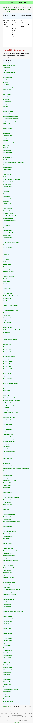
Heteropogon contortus (8, 344)
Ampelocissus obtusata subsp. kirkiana (11, 118)
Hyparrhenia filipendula (8, 364)
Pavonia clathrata (7, 502)
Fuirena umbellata (7, 325)
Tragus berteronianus (7, 655)
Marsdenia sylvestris (7, 436)
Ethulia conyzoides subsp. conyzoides (11, 296)
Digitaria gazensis (7, 266)
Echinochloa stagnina (7, 279)
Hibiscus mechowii (7, 349)
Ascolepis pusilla (6, 133)
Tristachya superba (7, 657)
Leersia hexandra (6, 407)
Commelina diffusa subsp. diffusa (10, 215)
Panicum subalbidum (7, 492)
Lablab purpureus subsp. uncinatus (11, 405)
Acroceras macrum (7, 75)
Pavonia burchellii (7, 499)
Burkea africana (6, 155)
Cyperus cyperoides (7, 247)
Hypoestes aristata (7, 373)
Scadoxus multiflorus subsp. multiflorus (11, 589)
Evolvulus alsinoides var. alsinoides (10, 305)
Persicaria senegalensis (8, 516)
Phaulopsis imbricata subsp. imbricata (11, 521)
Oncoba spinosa (6, 470)
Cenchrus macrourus (7, 174)
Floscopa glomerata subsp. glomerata (11, 317)
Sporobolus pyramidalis (8, 618)
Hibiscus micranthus (7, 351)
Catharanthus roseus (7, 167)
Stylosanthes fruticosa (8, 640)
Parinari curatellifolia (7, 495)
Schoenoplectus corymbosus (9, 592)
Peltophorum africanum (8, 507)
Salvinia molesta (6, 587)
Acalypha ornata (6, 70)
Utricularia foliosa (7, 672)
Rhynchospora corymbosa (8, 577)
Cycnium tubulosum (7, 240)
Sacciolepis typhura (7, 584)
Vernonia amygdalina (7, 686)
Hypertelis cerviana (7, 366)
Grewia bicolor (6, 337)
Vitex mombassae (7, 691)
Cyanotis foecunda (7, 235)
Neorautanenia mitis (7, 458)
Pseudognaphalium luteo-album (10, 558)
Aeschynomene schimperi (8, 87)
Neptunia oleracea (7, 461)
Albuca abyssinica (7, 101)
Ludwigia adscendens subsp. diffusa (11, 427)
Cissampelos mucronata (8, 194)
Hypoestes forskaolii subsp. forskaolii (11, 376)
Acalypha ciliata (6, 67)
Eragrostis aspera (7, 283)
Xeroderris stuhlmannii (8, 701)
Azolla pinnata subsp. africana (9, 143)
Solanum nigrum (6, 614)
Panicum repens (6, 490)
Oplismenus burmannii (8, 473)
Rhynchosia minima (7, 575)
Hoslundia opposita (7, 359)
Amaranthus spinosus (8, 111)
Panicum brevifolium (7, 482)
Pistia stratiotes (6, 538)
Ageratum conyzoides (7, 92)
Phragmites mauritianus (8, 529)
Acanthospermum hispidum (9, 72)
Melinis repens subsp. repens (9, 439)
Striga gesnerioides (7, 628)
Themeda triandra (7, 652)
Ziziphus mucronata (7, 703)
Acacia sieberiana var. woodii (9, 65)
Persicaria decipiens (7, 512)
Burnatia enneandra (7, 157)
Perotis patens (6, 509)
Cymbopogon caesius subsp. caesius (11, 242)
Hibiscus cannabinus (7, 347)
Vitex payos (5, 694)
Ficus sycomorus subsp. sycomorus (10, 310)
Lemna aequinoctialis (7, 410)
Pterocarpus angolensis (8, 565)
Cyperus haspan (6, 254)
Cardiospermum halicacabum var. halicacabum (13, 162)
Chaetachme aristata (7, 186)
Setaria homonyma (7, 601)
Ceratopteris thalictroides (8, 181)
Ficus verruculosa (7, 313)
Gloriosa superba (6, 332)
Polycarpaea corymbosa (8, 548)
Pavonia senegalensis (7, 504)
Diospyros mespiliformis (8, 269)
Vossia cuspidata (6, 696)
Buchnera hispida (7, 150)
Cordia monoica (6, 225)
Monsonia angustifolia (8, 453)
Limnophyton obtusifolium (9, 419)
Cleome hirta (6, 201)
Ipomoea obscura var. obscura (9, 388)
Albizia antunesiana (7, 96)
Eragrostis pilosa (6, 291)
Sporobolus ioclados (7, 616)
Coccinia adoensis (7, 203)
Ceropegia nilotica (7, 184)
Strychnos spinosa (7, 635)
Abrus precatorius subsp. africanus (10, 62)
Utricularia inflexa (7, 677)
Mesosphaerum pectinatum (9, 441)
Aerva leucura (6, 82)
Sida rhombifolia (6, 609)
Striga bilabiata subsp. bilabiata (10, 626)
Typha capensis (6, 660)
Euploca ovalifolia (7, 303)
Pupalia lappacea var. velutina (9, 567)
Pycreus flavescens (7, 570)
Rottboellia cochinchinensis (9, 582)
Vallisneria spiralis (7, 684)
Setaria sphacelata (7, 604)
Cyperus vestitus (6, 259)
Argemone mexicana (7, 128)
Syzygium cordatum (7, 643)
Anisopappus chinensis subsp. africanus (11, 121)
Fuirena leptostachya (7, 322)
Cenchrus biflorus (7, 169)
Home (4, 7)
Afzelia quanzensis (7, 89)
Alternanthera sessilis (7, 109)
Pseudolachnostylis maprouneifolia (10, 560)
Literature (10, 7)
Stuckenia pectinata (7, 638)
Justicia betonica (6, 395)
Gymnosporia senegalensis (8, 342)
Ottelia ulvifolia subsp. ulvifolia (9, 480)
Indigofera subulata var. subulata (10, 383)
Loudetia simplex (6, 422)
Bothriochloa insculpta (8, 147)
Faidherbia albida (7, 308)
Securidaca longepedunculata (9, 594)
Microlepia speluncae (7, 444)
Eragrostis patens (7, 288)
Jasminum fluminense (8, 393)
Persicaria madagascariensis (9, 514)
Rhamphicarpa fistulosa (8, 572)
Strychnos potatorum (7, 633)
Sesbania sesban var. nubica (9, 599)
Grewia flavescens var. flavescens (10, 339)
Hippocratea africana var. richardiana (11, 354)
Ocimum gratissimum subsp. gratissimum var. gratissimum (16, 468)
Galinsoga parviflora (7, 327)
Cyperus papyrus (7, 257)
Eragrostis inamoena (7, 286)
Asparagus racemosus (8, 138)
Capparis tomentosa (7, 160)
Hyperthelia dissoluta (7, 368)
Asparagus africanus (7, 135)
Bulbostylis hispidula (7, 152)
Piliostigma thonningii (7, 536)
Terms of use (16, 722)
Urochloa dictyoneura (7, 665)
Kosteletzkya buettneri (8, 402)
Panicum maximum (7, 487)
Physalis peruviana (7, 533)
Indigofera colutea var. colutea (9, 381)
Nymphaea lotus (6, 463)
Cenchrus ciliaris (6, 172)
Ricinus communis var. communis (10, 580)
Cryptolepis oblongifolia (8, 232)
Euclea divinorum (7, 298)
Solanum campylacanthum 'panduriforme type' (13, 611)
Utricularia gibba (6, 674)
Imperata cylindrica (7, 378)
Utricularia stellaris (7, 682)
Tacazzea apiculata (7, 645)
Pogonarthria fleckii (7, 546)
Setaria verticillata (7, 606)
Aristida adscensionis (7, 130)
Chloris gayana (6, 191)
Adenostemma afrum (7, 77)
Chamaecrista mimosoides (8, 189)
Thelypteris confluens (7, 650)
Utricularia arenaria (7, 667)
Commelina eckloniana (8, 218)
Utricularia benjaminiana (8, 669)
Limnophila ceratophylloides (9, 417)
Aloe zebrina (5, 106)
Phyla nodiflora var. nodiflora (9, 531)
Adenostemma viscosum (8, 79)
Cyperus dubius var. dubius (9, 252)
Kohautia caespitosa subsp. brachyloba (11, 400)
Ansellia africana (6, 123)
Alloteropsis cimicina (7, 104)
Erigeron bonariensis (7, 293)
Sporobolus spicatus (7, 621)
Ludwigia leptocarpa (7, 429)
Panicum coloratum (7, 485)
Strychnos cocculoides (7, 631)
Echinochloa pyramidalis (8, 276)
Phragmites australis (7, 526)
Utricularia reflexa (7, 679)
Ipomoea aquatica (7, 385)
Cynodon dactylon (7, 245)
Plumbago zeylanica (7, 543)
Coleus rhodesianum (7, 208)
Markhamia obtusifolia (8, 434)
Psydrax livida (6, 563)
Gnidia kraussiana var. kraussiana (10, 334)
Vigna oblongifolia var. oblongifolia (10, 689)
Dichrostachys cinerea (7, 264)
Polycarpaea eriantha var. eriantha (10, 550)
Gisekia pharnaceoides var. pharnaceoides (12, 330)
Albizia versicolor (6, 99)
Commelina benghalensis (8, 213)
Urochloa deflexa (6, 662)
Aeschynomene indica (7, 84)
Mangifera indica (6, 431)
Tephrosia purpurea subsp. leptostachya (11, 648)
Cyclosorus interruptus (8, 237)
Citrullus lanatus (6, 196)
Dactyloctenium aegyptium (9, 262)
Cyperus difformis (7, 249)
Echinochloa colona (7, 274)
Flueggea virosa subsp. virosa (9, 320)
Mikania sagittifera (7, 446)
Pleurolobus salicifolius (8, 541)
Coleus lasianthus (7, 206)
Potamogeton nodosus (8, 553)
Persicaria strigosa (7, 519)
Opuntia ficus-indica (7, 475)
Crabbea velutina (6, 228)
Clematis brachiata (7, 198)
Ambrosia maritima (7, 113)
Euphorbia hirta (6, 300)
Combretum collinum (7, 211)
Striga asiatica (6, 623)
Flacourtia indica (6, 315)
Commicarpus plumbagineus (9, 220)
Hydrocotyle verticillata (8, 361)
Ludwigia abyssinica (7, 424)
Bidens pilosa (6, 145)
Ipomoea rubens (6, 390)
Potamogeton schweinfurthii (9, 555)
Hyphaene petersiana (7, 371)
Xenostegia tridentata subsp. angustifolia (12, 699)
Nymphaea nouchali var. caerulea (10, 465)
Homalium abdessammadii (9, 356)
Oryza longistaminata (7, 478)
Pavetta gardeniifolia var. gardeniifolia (11, 497)
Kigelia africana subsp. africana (10, 398)
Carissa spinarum (7, 164)
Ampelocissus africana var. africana (10, 116)
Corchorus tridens (7, 223)
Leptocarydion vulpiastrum (9, 414)
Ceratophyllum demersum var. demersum (12, 179)
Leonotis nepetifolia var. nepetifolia (10, 412)
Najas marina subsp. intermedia (10, 456)
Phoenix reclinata (6, 524)
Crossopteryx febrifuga (8, 230)
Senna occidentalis (7, 597)
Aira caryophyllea (7, 94)
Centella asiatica (6, 177)
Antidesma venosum (7, 126)
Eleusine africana (6, 281)
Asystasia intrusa (6, 140)
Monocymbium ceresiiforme (9, 451)
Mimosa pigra (6, 448)
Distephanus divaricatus (8, 271)
